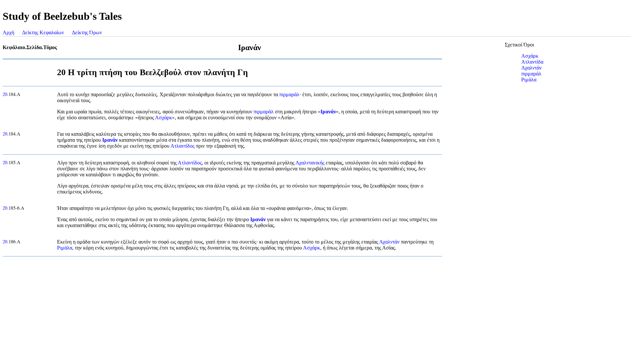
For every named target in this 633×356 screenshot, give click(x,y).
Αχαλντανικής (309, 162)
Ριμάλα (64, 248)
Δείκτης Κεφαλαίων (43, 32)
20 (5, 94)
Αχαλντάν (389, 242)
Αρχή (8, 32)
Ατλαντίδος (182, 146)
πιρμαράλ (289, 94)
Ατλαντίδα (532, 62)
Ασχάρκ (163, 117)
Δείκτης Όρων (87, 32)
